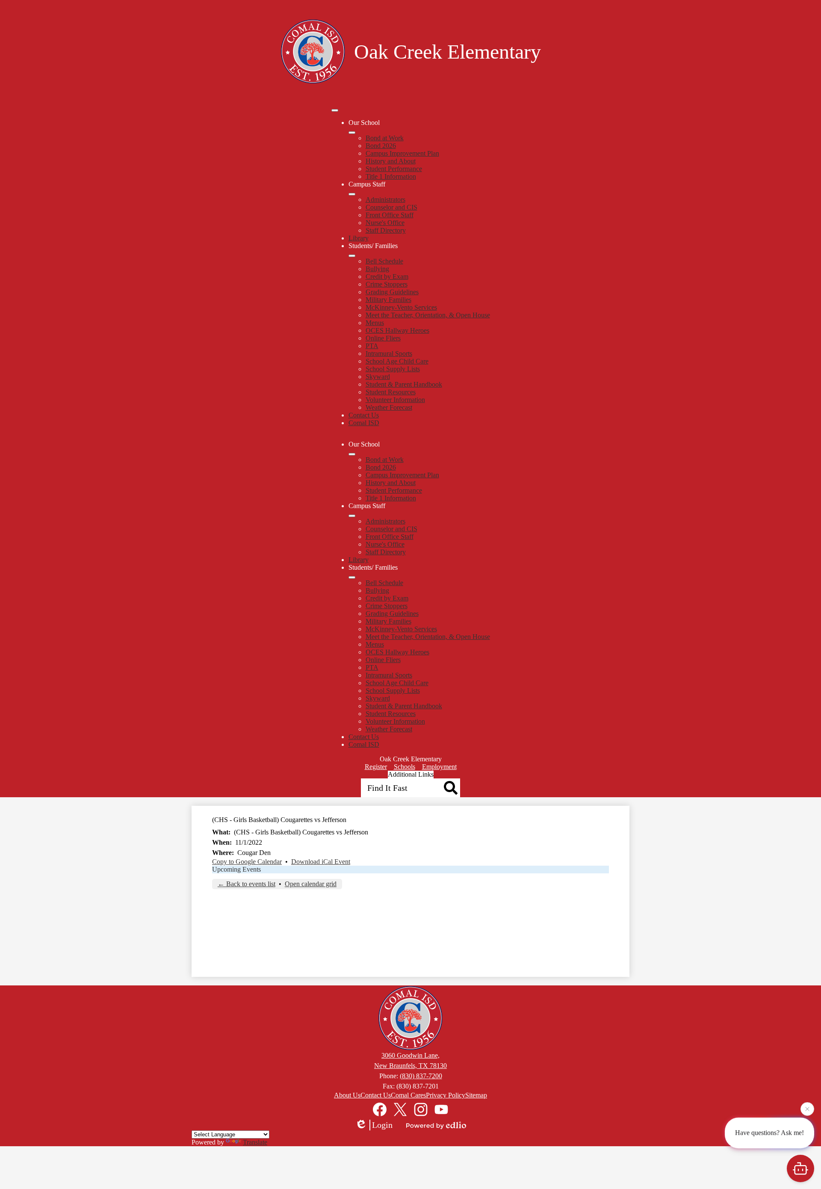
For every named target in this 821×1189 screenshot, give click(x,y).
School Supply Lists (393, 369)
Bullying (377, 268)
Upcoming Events (236, 869)
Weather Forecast (389, 407)
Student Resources (391, 392)
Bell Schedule (384, 261)
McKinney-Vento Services (401, 307)
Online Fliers (383, 338)
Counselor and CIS (391, 207)
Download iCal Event (320, 861)
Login (382, 1125)
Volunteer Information (395, 399)
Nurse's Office (385, 222)
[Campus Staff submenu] (351, 194)
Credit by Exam (387, 276)
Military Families (388, 299)
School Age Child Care (397, 361)
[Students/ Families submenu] (351, 255)
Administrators (385, 199)
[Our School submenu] (351, 132)
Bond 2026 (381, 145)
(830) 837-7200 (421, 1076)
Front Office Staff (389, 215)
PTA (372, 345)
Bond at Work (385, 138)
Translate (255, 1142)
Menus (375, 322)
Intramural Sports (389, 353)
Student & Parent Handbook (404, 384)
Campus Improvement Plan (402, 153)
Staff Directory (386, 230)
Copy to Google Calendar (247, 861)
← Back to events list (246, 883)
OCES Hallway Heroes (397, 330)
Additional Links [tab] (411, 774)
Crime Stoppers (387, 284)
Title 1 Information (391, 176)
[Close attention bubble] (807, 1109)
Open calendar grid (311, 883)
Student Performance (394, 168)
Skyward (378, 376)
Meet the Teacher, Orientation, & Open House (428, 315)
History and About (391, 161)
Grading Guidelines (392, 292)
